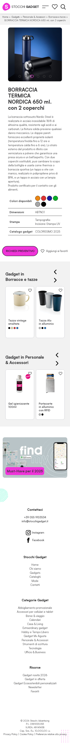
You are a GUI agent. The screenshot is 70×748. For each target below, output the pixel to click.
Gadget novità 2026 (35, 675)
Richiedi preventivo (20, 251)
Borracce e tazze (57, 16)
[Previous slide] (55, 271)
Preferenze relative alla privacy (51, 734)
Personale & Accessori (34, 16)
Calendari (35, 620)
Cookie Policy (26, 734)
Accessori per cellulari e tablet (35, 611)
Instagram (38, 532)
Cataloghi (35, 576)
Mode (35, 581)
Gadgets (15, 16)
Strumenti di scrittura (35, 644)
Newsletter (35, 687)
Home (5, 16)
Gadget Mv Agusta (35, 636)
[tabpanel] (35, 54)
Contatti (35, 585)
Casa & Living (35, 624)
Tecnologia (35, 648)
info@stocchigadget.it (35, 521)
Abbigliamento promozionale (35, 608)
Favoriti (35, 691)
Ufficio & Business (35, 652)
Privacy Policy (10, 734)
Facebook (38, 540)
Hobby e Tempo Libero (35, 632)
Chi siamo (35, 568)
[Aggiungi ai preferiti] (30, 290)
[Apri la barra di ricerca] (63, 7)
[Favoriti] (55, 7)
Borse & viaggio (35, 616)
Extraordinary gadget (35, 628)
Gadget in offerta (35, 679)
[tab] (20, 76)
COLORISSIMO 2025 (47, 231)
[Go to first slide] (55, 280)
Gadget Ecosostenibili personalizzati (35, 683)
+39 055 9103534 (35, 517)
